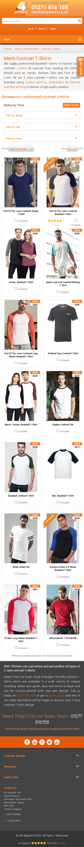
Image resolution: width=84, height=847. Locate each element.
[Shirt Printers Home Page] (12, 8)
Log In (31, 28)
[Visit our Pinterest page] (42, 742)
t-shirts (22, 68)
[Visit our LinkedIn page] (34, 742)
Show (71, 148)
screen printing (36, 82)
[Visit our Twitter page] (49, 742)
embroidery (56, 82)
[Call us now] (54, 5)
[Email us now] (54, 13)
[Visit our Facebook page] (27, 742)
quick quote (56, 695)
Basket (53, 28)
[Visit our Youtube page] (57, 742)
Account (42, 28)
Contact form (14, 820)
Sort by (14, 148)
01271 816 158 (26, 695)
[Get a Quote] (80, 66)
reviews (61, 842)
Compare (22, 220)
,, (18, 802)
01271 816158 (14, 814)
